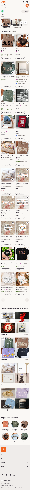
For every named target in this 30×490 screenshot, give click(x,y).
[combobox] (14, 6)
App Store (6, 471)
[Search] (27, 6)
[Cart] (27, 2)
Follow (26, 11)
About (2, 16)
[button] (6, 480)
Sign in (18, 2)
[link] (3, 300)
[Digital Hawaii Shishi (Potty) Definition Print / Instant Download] (22, 368)
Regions (21, 487)
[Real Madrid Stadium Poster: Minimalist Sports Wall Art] (22, 328)
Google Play (18, 471)
